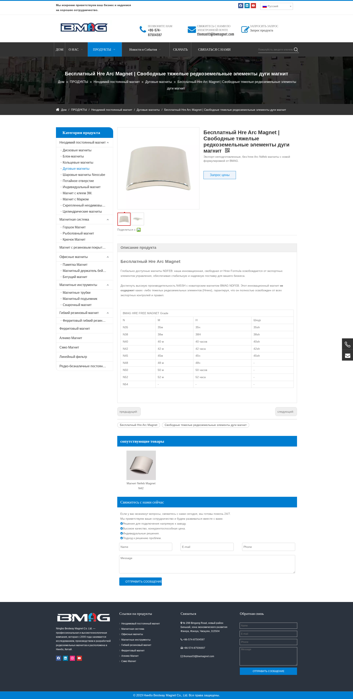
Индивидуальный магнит (82, 187)
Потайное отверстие (78, 181)
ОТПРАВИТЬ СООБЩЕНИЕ (143, 581)
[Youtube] (253, 5)
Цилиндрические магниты (82, 211)
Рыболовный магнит (78, 233)
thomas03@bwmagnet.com (215, 34)
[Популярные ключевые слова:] (296, 50)
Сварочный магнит (77, 305)
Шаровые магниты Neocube (84, 174)
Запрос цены (220, 175)
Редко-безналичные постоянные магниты (86, 366)
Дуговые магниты (76, 168)
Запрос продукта (261, 30)
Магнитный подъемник (80, 298)
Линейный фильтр (73, 356)
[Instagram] (72, 658)
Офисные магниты (73, 257)
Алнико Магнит (70, 338)
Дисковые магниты (77, 150)
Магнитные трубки (76, 292)
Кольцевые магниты (78, 162)
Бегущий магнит (75, 277)
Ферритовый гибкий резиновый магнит (88, 320)
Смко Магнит (69, 347)
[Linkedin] (247, 5)
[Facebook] (240, 5)
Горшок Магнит (74, 227)
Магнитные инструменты (78, 285)
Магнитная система (74, 219)
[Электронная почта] (347, 355)
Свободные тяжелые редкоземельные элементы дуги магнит (206, 425)
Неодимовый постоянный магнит (140, 623)
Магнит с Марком (76, 199)
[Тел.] (347, 344)
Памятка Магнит (75, 264)
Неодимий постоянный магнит (82, 142)
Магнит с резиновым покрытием (83, 247)
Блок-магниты (73, 156)
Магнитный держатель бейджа (86, 270)
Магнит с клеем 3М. (77, 193)
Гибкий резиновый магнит (79, 313)
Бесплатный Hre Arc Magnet (138, 425)
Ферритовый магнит (74, 328)
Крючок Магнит (74, 239)
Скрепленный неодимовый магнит (88, 205)
